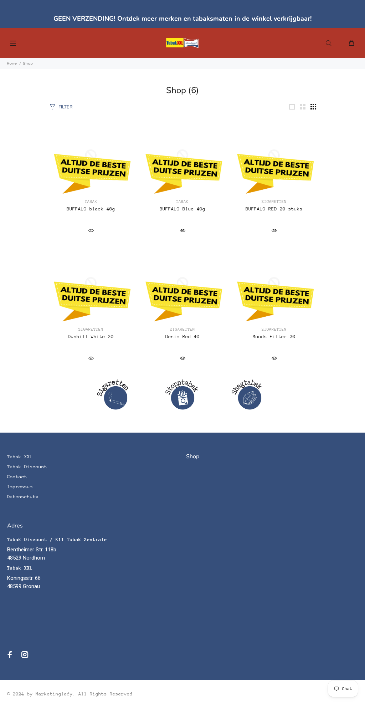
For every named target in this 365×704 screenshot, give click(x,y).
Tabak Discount (27, 466)
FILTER (65, 107)
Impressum (20, 486)
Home (12, 63)
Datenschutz (22, 496)
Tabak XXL (20, 456)
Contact (17, 476)
